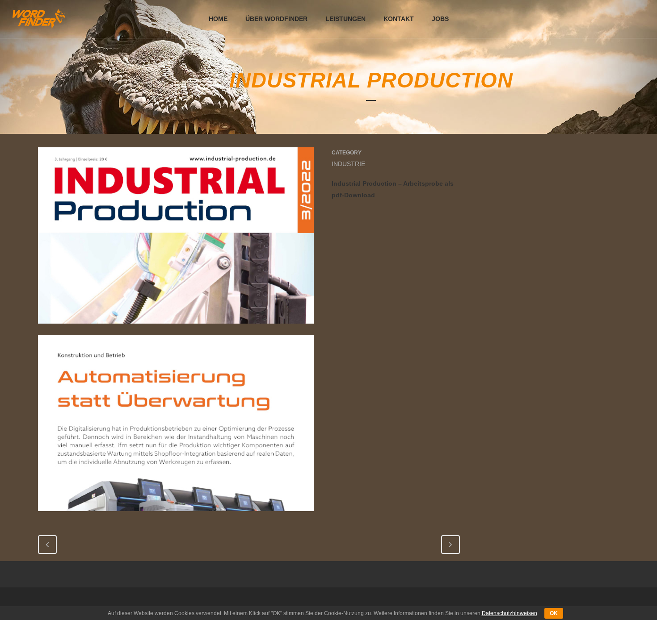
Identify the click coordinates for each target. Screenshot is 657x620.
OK (554, 613)
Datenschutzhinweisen (509, 613)
